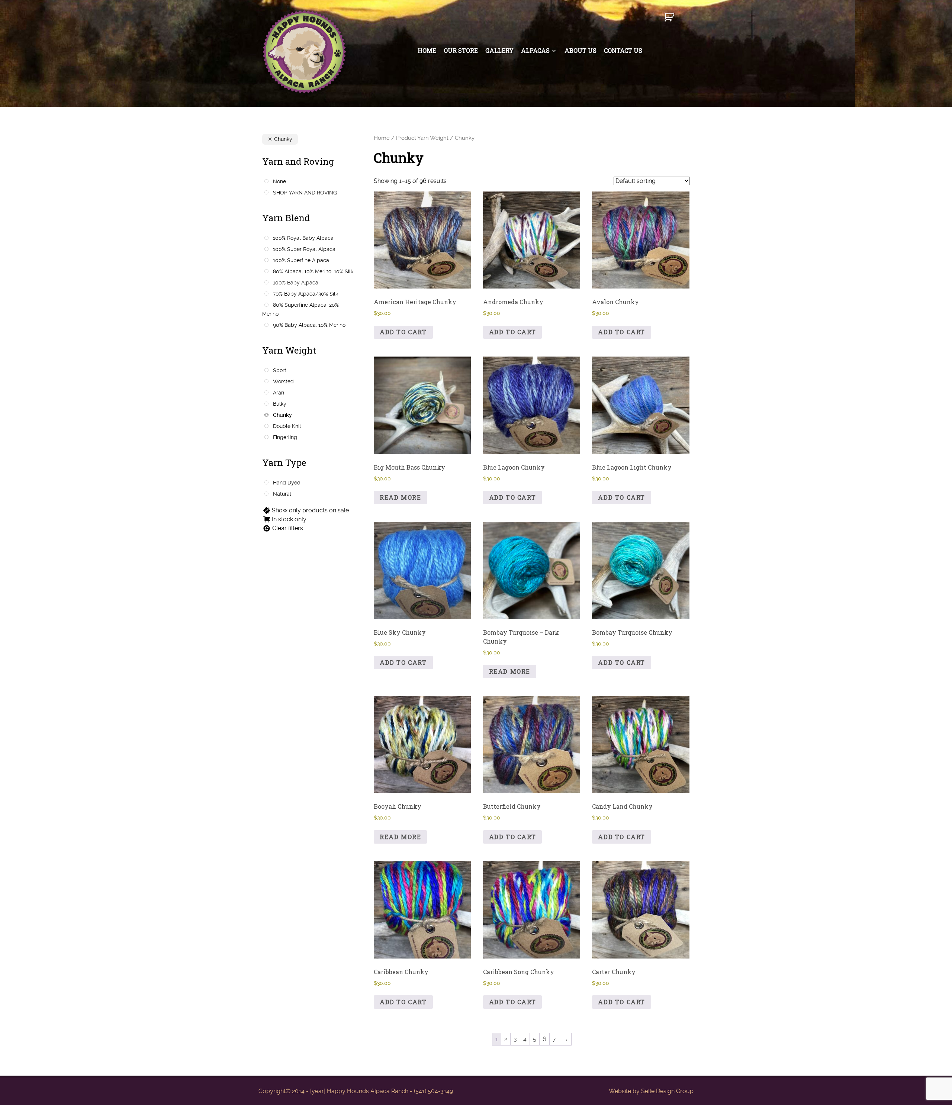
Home (382, 138)
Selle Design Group (667, 1091)
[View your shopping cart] (670, 20)
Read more (400, 497)
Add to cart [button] (403, 332)
